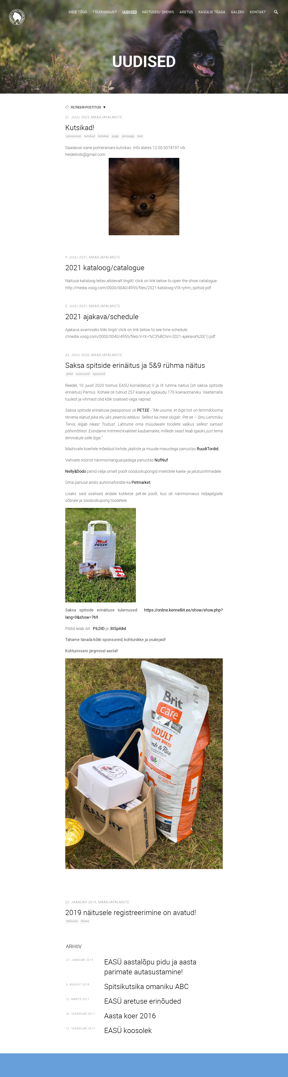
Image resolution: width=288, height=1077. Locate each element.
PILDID (99, 628)
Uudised (129, 11)
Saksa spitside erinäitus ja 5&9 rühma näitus (135, 365)
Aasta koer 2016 (130, 1015)
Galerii (237, 11)
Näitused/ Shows (158, 11)
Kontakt (258, 11)
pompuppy (128, 136)
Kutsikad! (79, 127)
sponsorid (99, 374)
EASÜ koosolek (128, 1030)
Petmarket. (141, 482)
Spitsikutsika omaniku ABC (146, 986)
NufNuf (161, 460)
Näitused (72, 921)
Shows (85, 921)
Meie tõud (78, 11)
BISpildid (118, 628)
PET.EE (143, 410)
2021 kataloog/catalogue (104, 267)
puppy (115, 136)
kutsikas (103, 136)
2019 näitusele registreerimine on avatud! (130, 912)
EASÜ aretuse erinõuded (142, 1001)
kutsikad (89, 136)
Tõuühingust (104, 11)
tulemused (83, 374)
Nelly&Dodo (75, 471)
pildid (69, 374)
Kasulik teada (211, 11)
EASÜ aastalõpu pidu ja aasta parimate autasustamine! (150, 967)
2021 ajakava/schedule (102, 316)
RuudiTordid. (208, 448)
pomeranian (73, 136)
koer (140, 136)
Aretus (186, 11)
